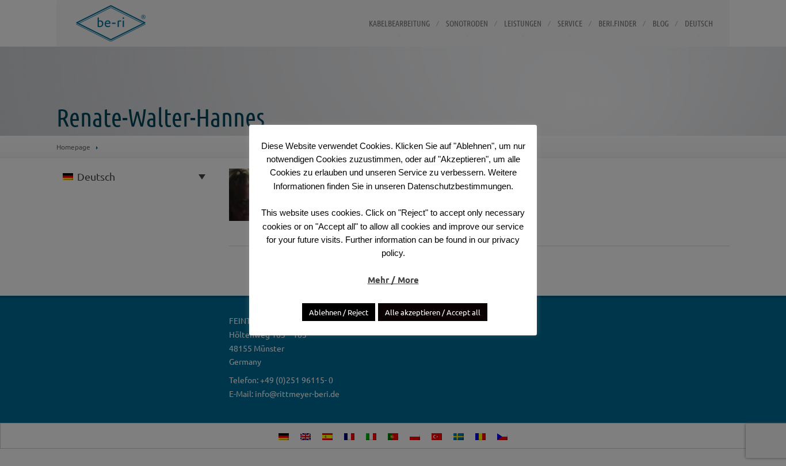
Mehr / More (393, 279)
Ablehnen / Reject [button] (338, 312)
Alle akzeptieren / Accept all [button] (432, 312)
